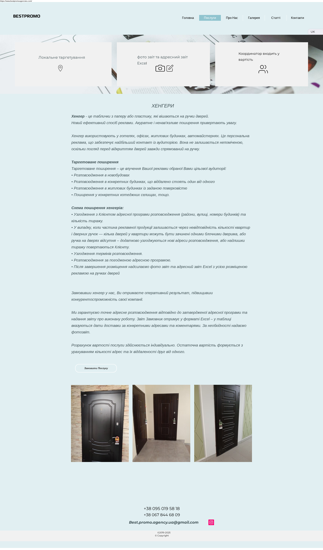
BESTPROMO (26, 16)
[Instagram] (211, 522)
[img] (100, 423)
